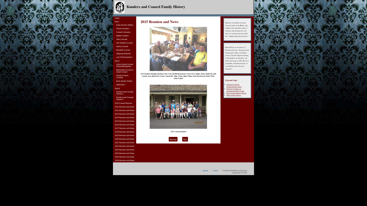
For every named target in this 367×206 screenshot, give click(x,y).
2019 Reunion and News (124, 135)
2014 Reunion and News (124, 118)
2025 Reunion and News (124, 157)
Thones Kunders (122, 29)
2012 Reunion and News (124, 110)
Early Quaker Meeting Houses (236, 93)
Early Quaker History (124, 81)
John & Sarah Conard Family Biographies (124, 65)
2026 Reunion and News (124, 161)
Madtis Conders (122, 36)
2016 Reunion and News (124, 125)
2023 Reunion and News (124, 150)
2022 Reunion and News (124, 146)
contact (215, 170)
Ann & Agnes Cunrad (124, 43)
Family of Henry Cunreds (122, 77)
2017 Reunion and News (124, 128)
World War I (120, 85)
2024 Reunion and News (124, 153)
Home (117, 18)
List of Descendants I (124, 57)
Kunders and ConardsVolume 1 (124, 93)
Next (185, 139)
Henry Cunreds (122, 46)
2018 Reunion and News (124, 132)
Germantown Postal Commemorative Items (234, 85)
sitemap (205, 170)
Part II (117, 61)
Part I (117, 22)
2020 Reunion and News (124, 139)
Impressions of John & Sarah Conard (124, 71)
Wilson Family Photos (234, 95)
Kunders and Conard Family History (156, 6)
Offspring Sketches (123, 54)
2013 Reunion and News (124, 114)
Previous (173, 139)
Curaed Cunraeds (123, 32)
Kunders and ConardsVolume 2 (124, 98)
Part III (117, 89)
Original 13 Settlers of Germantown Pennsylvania (235, 90)
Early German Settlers (124, 25)
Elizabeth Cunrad (123, 50)
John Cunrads (121, 39)
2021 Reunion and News (124, 143)
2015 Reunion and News (124, 121)
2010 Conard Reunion (123, 103)
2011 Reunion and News (124, 107)
